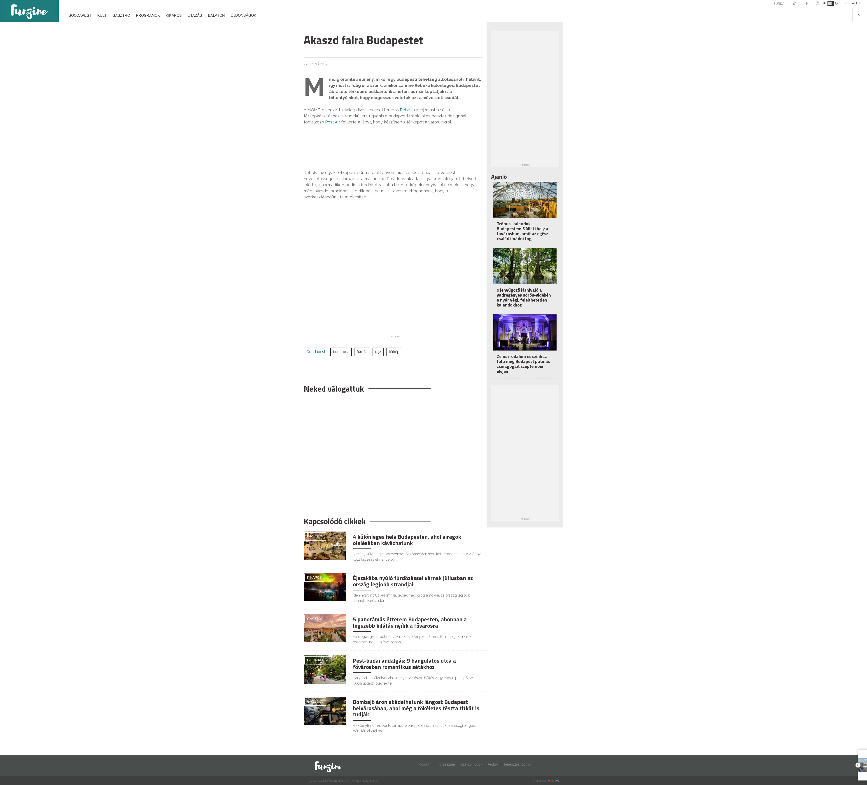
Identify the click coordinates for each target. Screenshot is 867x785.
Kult (102, 15)
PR (557, 780)
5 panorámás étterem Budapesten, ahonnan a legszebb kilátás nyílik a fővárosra (410, 622)
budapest (341, 352)
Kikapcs (174, 15)
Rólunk (424, 764)
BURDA (779, 3)
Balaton (216, 15)
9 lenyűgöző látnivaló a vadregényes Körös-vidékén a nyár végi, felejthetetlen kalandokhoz (524, 297)
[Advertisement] (393, 452)
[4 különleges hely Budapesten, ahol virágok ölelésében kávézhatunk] (325, 545)
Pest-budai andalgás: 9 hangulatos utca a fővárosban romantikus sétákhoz (404, 663)
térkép (394, 352)
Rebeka (408, 109)
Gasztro (121, 15)
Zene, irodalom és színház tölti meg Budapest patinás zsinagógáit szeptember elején (523, 364)
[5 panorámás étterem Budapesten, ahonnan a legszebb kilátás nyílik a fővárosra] (325, 628)
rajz (378, 352)
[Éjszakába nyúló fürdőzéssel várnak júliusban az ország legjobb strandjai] (325, 587)
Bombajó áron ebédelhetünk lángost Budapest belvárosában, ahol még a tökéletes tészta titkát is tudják (416, 708)
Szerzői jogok (471, 764)
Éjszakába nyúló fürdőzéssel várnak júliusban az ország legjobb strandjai (413, 581)
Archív (493, 764)
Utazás (195, 15)
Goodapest (79, 15)
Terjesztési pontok (517, 764)
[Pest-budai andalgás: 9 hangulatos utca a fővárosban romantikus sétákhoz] (325, 669)
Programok (148, 15)
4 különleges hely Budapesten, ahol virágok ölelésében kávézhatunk (407, 539)
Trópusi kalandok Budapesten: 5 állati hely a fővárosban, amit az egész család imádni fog (522, 231)
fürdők (362, 352)
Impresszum (445, 764)
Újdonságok (243, 15)
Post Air (332, 122)
